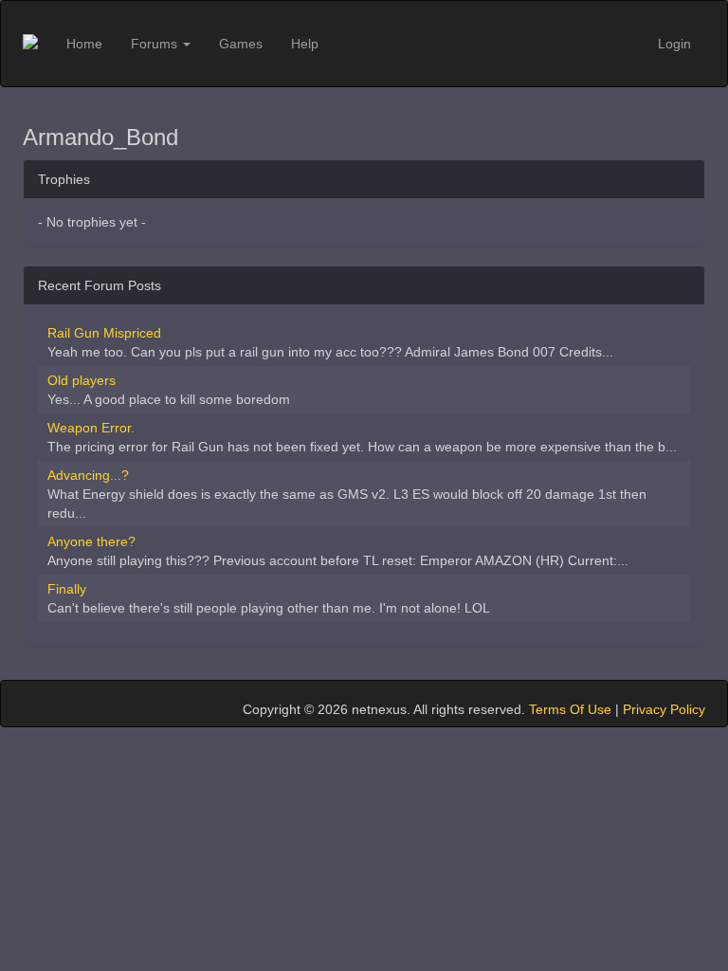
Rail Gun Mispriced (104, 332)
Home (84, 43)
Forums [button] (156, 43)
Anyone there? (91, 541)
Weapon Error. (91, 427)
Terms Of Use (570, 709)
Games (241, 43)
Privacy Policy (664, 709)
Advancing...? (88, 475)
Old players (81, 380)
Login (674, 43)
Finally (66, 588)
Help (304, 43)
